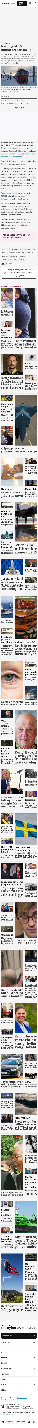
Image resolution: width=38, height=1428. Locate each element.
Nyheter (4, 1352)
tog (22, 259)
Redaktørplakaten (15, 1406)
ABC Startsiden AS (8, 1414)
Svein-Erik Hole (17, 1400)
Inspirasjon (6, 1368)
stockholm (16, 249)
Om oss (4, 1385)
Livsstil (4, 1363)
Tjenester (5, 1374)
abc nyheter (9, 1422)
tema (16, 259)
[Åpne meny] (30, 3)
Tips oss (6, 1342)
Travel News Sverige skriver (12, 193)
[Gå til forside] (8, 3)
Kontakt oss (7, 1336)
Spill (3, 1379)
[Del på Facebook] (15, 107)
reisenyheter (29, 249)
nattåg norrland (16, 253)
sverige (5, 249)
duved (22, 256)
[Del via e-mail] (22, 107)
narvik (5, 256)
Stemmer (5, 1357)
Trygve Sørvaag (22, 1398)
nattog (29, 253)
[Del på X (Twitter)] (18, 107)
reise (4, 253)
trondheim (7, 259)
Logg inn (21, 3)
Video (3, 1390)
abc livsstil (21, 1422)
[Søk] (35, 3)
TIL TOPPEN (5, 1325)
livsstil (13, 256)
